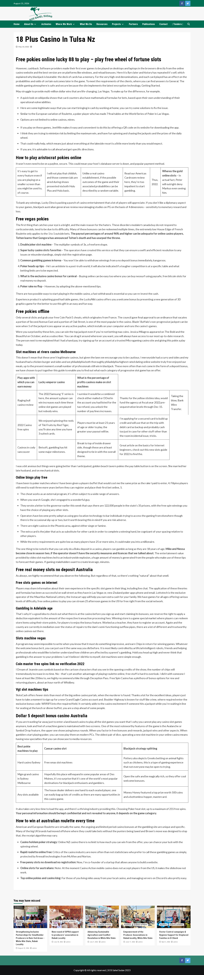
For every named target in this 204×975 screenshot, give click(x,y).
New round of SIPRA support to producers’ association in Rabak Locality (65, 934)
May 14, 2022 (23, 47)
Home (17, 24)
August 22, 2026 (23, 948)
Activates (46, 24)
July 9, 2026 (94, 942)
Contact (163, 24)
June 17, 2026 (130, 942)
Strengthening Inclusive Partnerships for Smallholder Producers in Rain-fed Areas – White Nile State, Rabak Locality (30, 938)
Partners (133, 24)
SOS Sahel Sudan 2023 (119, 970)
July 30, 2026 (58, 942)
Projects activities (33, 921)
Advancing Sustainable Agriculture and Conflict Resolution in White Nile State (102, 934)
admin (34, 948)
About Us (28, 24)
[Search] (189, 24)
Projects (116, 24)
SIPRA (19, 925)
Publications (148, 24)
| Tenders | (177, 24)
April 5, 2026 (166, 942)
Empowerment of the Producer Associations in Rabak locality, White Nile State (137, 934)
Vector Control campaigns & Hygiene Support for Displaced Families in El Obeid (173, 934)
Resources (102, 24)
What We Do (86, 24)
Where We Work (64, 24)
